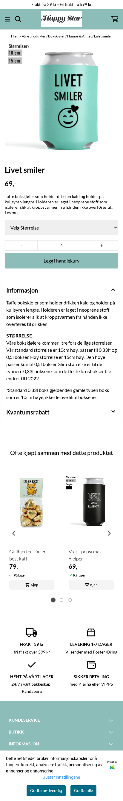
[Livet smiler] (61, 98)
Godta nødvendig (46, 790)
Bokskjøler (56, 36)
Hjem (15, 36)
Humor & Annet (79, 36)
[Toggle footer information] (112, 720)
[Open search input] (18, 19)
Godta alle (83, 790)
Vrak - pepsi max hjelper (85, 555)
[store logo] (61, 19)
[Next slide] (109, 533)
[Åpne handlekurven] (115, 19)
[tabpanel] (31, 531)
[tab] (53, 600)
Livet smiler (103, 36)
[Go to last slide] (14, 533)
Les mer (12, 212)
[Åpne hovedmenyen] (7, 19)
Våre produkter (34, 36)
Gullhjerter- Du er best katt (27, 555)
